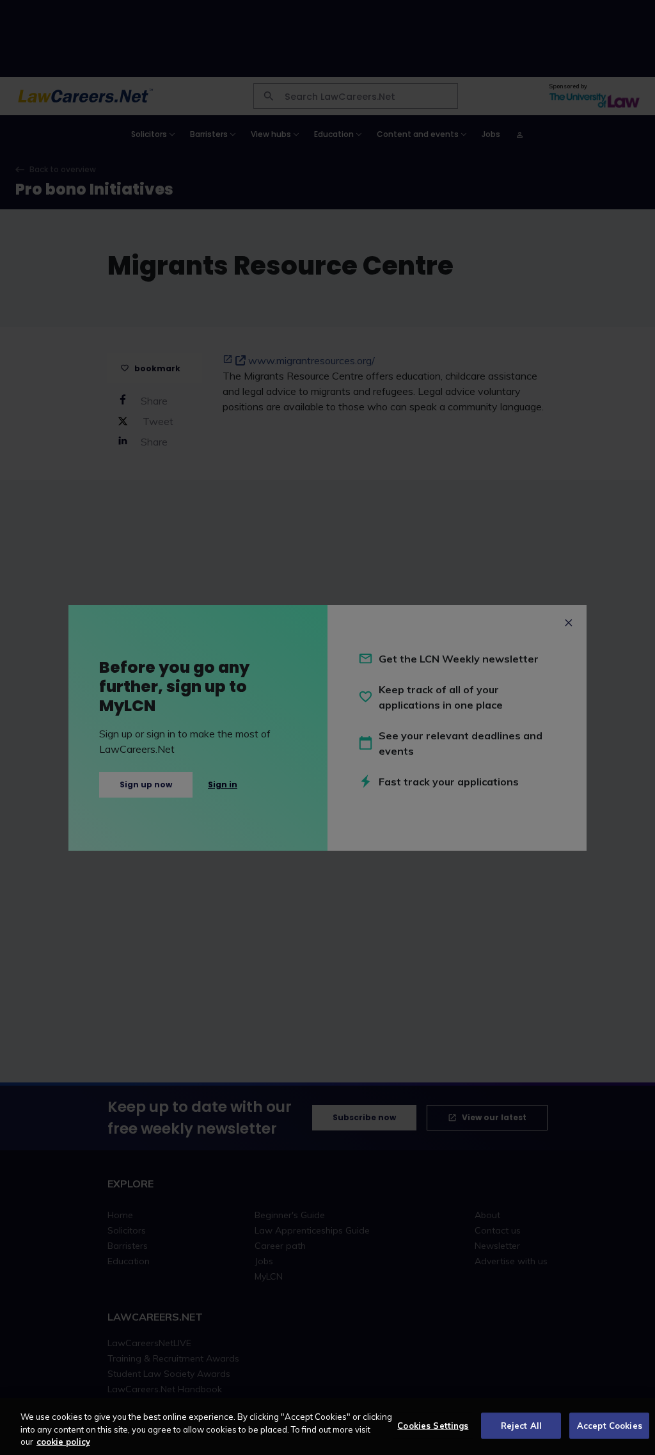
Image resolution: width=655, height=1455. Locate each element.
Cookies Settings (432, 1425)
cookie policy (63, 1441)
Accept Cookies (609, 1425)
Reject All (521, 1425)
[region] (327, 1426)
